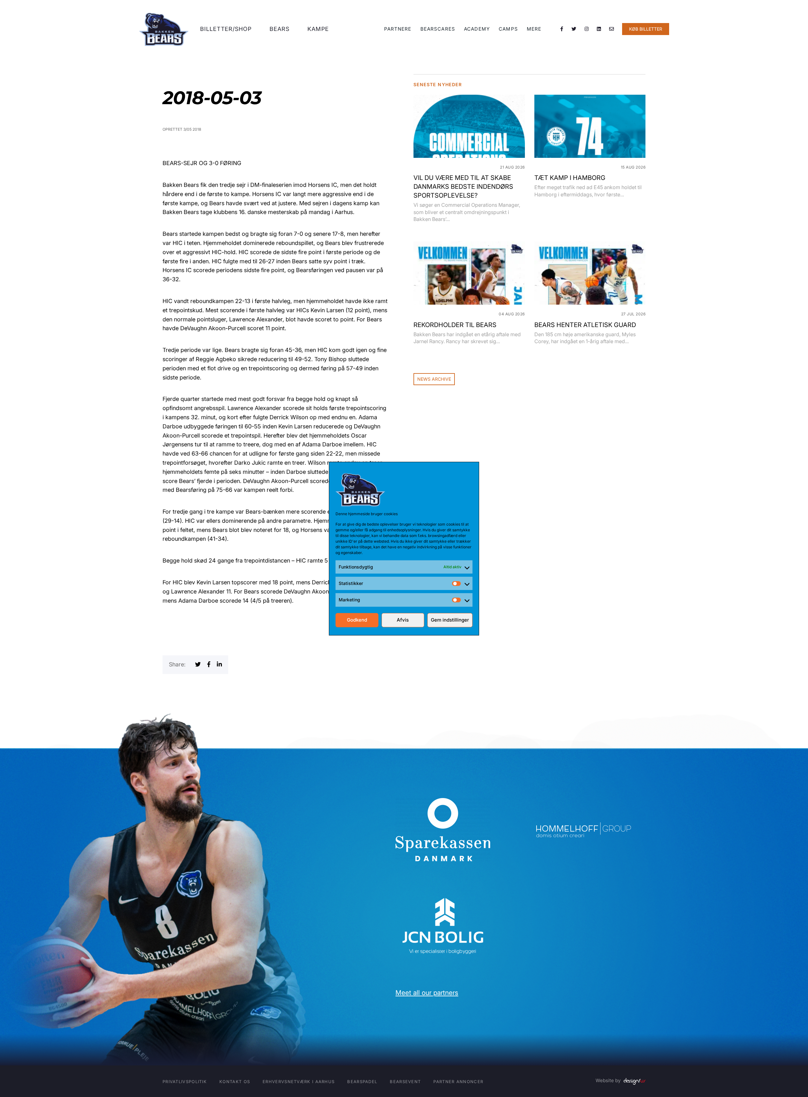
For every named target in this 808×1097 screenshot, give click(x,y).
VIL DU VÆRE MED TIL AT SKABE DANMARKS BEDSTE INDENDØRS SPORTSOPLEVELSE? (463, 186)
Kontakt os (234, 1081)
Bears (280, 29)
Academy (477, 29)
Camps (508, 29)
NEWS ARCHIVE (434, 379)
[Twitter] (574, 29)
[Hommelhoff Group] (583, 826)
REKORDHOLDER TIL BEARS (454, 325)
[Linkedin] (599, 29)
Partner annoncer (458, 1081)
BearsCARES (437, 29)
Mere (534, 29)
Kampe (318, 29)
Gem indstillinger (450, 620)
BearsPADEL (362, 1081)
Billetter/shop (226, 29)
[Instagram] (587, 29)
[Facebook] (561, 29)
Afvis (403, 620)
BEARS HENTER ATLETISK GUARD (585, 325)
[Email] (611, 29)
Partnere (398, 29)
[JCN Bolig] (442, 897)
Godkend (357, 620)
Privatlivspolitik (185, 1081)
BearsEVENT (405, 1081)
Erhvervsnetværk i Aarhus (299, 1081)
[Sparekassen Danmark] (442, 802)
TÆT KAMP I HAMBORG (569, 178)
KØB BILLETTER (645, 29)
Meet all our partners (426, 993)
